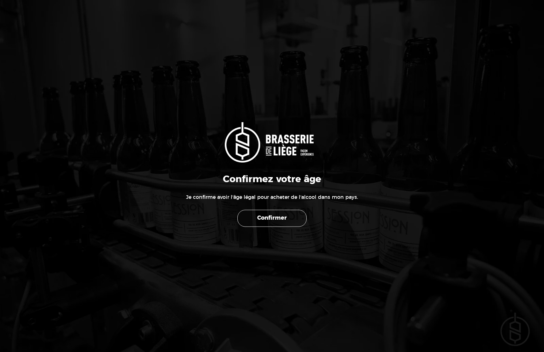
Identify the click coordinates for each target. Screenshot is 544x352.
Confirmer (272, 218)
